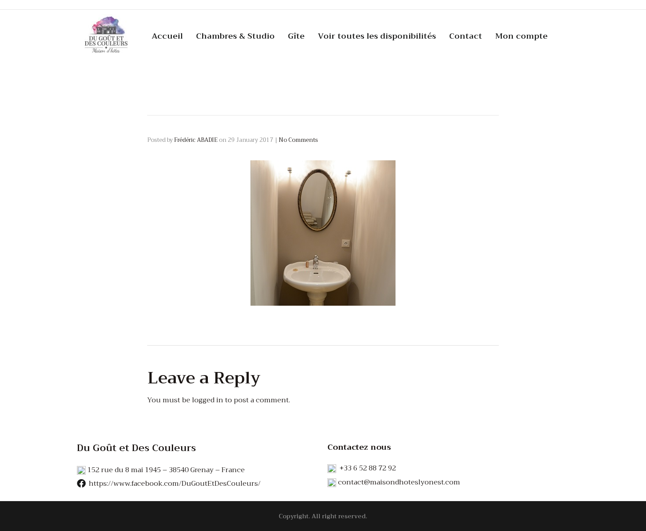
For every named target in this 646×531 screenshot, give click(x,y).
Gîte (296, 36)
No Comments (298, 140)
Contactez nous (359, 447)
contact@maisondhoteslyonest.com (399, 482)
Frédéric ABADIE (196, 140)
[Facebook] (81, 483)
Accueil (167, 36)
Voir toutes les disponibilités (377, 36)
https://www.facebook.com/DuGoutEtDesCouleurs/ (175, 483)
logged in (207, 400)
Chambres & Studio (235, 36)
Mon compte (521, 36)
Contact (465, 36)
